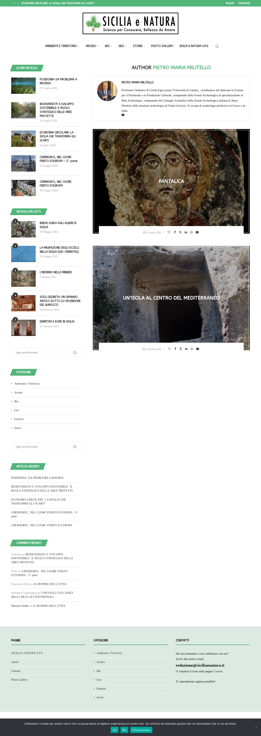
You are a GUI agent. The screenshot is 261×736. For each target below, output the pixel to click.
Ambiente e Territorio (61, 46)
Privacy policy (141, 730)
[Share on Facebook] (175, 232)
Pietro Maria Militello (138, 82)
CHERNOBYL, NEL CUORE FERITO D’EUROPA (55, 184)
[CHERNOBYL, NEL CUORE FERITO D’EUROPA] (23, 188)
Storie (137, 46)
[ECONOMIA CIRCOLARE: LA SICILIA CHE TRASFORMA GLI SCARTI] (23, 139)
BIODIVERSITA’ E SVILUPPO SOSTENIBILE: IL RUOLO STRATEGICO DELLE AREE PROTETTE (57, 110)
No (124, 730)
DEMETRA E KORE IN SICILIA (57, 321)
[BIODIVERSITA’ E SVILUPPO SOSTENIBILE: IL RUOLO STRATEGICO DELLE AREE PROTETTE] (23, 110)
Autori (230, 3)
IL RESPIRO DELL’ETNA (50, 584)
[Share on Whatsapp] (192, 232)
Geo (121, 46)
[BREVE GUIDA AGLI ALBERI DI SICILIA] (23, 229)
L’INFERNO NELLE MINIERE (56, 272)
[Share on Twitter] (181, 232)
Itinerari (19, 419)
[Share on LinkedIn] (186, 232)
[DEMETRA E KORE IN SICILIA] (23, 328)
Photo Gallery (162, 46)
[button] (14, 3)
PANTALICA (171, 181)
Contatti (244, 3)
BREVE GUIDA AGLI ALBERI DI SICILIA (58, 225)
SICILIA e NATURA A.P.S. (194, 46)
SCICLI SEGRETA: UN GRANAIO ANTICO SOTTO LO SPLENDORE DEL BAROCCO (60, 301)
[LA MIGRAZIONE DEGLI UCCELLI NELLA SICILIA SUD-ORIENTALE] (23, 254)
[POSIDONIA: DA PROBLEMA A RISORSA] (23, 86)
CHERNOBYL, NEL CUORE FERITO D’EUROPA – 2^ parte (53, 3)
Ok (114, 730)
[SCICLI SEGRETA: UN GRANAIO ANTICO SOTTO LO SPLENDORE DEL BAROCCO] (23, 303)
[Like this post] (169, 232)
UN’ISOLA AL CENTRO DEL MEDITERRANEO (171, 298)
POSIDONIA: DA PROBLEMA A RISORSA (58, 81)
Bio (107, 46)
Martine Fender (20, 605)
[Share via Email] (198, 232)
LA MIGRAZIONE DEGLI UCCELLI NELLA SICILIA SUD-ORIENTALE (59, 250)
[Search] (217, 46)
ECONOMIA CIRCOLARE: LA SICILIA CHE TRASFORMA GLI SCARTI (58, 136)
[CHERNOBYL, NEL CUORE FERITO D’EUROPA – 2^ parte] (23, 163)
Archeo (91, 46)
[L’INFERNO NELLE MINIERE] (23, 278)
